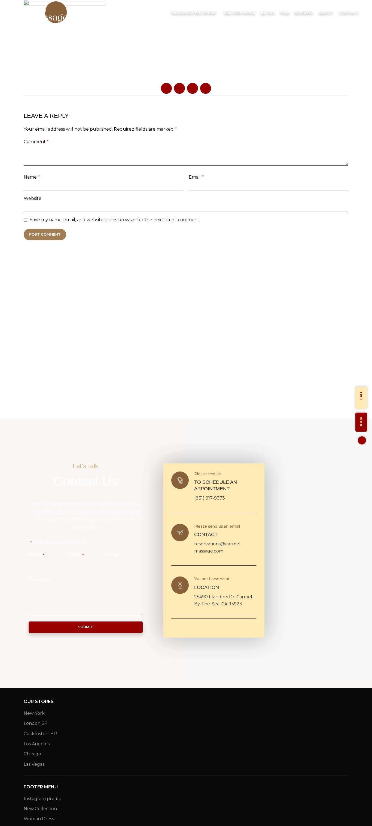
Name (32, 177)
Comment (36, 141)
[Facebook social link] (166, 88)
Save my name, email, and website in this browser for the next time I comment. (115, 219)
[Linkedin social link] (205, 88)
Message (39, 579)
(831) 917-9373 (209, 498)
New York (34, 713)
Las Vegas (34, 764)
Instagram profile (42, 798)
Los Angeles (37, 743)
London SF (35, 723)
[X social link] (179, 88)
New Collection (40, 808)
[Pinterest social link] (192, 88)
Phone (75, 554)
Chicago (32, 753)
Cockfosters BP (40, 733)
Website (32, 198)
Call (361, 395)
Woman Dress (39, 818)
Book (361, 422)
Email (196, 177)
